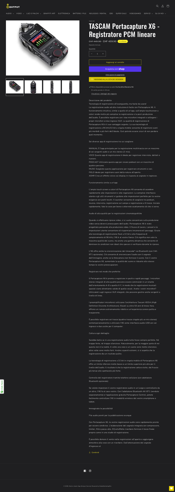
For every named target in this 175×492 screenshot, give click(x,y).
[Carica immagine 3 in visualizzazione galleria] (52, 87)
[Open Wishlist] (171, 488)
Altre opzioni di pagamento (115, 75)
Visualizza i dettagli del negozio (104, 94)
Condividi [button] (95, 452)
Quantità (92, 49)
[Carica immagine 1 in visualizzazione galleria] (14, 87)
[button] (10, 13)
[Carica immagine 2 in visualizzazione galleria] (33, 87)
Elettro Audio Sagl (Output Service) (80, 486)
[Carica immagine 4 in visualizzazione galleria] (70, 87)
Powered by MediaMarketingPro (102, 486)
